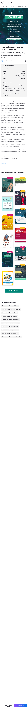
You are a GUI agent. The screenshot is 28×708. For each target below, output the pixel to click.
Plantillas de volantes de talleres (10, 316)
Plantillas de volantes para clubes (10, 326)
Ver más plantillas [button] (14, 291)
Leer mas (4, 163)
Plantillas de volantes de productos (10, 319)
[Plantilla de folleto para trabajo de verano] (7, 278)
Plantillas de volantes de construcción (11, 309)
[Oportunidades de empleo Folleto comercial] (7, 259)
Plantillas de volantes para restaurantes (11, 336)
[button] (7, 705)
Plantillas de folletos (22, 6)
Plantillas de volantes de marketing (10, 323)
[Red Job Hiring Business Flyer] (20, 235)
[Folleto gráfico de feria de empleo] (7, 222)
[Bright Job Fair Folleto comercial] (7, 204)
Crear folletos (13, 6)
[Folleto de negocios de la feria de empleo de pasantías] (20, 198)
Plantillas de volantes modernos (9, 312)
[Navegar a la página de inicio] (7, 2)
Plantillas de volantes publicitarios (10, 305)
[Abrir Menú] (25, 2)
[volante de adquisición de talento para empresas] (7, 185)
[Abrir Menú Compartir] (25, 61)
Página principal (4, 6)
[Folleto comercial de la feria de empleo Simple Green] (20, 182)
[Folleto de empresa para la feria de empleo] (20, 216)
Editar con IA (21, 705)
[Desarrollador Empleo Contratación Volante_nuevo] (20, 272)
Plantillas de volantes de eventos (10, 333)
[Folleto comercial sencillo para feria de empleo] (7, 241)
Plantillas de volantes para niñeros (10, 330)
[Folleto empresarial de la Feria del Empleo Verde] (20, 254)
